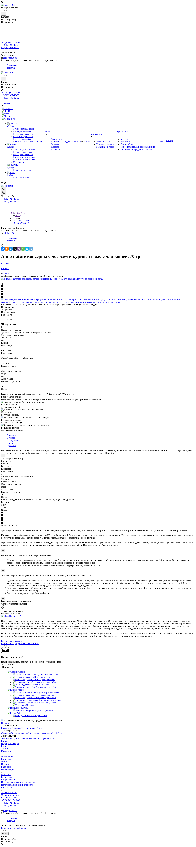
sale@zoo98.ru (10, 58)
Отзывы (11, 438)
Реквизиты (6, 777)
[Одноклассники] (7, 249)
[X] (15, 249)
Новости (5, 723)
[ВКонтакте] (3, 249)
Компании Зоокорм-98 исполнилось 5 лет (21, 728)
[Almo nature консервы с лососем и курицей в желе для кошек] (52, 279)
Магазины (6, 774)
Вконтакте (12, 65)
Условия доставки (10, 795)
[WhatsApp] (23, 249)
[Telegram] (31, 249)
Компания (6, 751)
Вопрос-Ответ (8, 779)
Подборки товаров (10, 743)
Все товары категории (12, 641)
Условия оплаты (9, 792)
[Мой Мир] (11, 249)
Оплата (10, 443)
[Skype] (27, 249)
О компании (7, 756)
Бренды (5, 746)
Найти (4, 834)
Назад (18, 215)
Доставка (11, 445)
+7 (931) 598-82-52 (10, 47)
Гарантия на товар (10, 797)
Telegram (11, 68)
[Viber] (19, 249)
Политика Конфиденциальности (17, 785)
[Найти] (3, 14)
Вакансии (6, 767)
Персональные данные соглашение (18, 782)
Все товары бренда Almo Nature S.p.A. (20, 643)
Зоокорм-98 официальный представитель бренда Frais (27, 738)
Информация (7, 769)
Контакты (6, 759)
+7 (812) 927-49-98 (11, 42)
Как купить (12, 440)
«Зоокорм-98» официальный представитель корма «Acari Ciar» (31, 733)
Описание (12, 435)
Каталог (5, 741)
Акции (4, 748)
